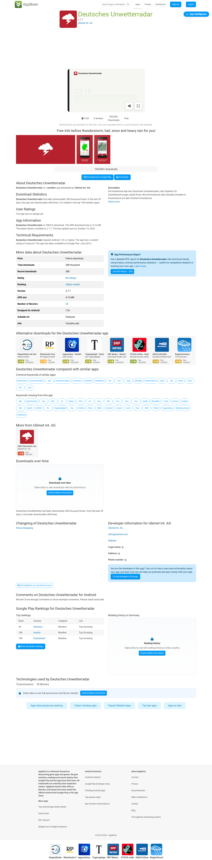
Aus (43, 401)
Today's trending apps (85, 705)
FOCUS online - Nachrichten (139, 354)
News (71, 401)
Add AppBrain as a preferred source (35, 585)
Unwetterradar (36, 381)
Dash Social (43, 813)
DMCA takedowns (139, 797)
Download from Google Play (98, 177)
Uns (136, 401)
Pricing (148, 4)
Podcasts (21, 415)
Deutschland (150, 381)
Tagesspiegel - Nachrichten (94, 354)
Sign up (175, 4)
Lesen (119, 408)
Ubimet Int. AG (44, 425)
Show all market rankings (31, 646)
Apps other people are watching (47, 705)
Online (156, 408)
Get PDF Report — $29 (123, 271)
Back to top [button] (205, 833)
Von (117, 401)
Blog (133, 810)
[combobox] (114, 4)
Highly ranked (73, 284)
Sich (80, 401)
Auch (128, 408)
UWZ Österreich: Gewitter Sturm (27, 446)
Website (112, 540)
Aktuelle (138, 381)
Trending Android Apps (95, 790)
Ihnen (180, 381)
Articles (134, 804)
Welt (147, 408)
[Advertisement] (102, 48)
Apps (137, 4)
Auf (119, 381)
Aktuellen (155, 401)
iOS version (123, 177)
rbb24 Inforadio (160, 354)
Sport (29, 408)
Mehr (99, 408)
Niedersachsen (182, 408)
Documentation (138, 790)
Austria (37, 632)
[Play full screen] (138, 106)
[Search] (128, 4)
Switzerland (39, 638)
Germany (38, 626)
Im (90, 401)
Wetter (39, 408)
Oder (162, 381)
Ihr (48, 408)
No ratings (71, 278)
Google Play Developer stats (97, 784)
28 (67, 304)
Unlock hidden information (60, 493)
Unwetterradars (63, 381)
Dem (190, 381)
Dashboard (160, 4)
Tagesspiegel (60, 408)
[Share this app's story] (129, 106)
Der (20, 387)
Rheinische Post (47, 354)
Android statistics (93, 777)
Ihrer (137, 408)
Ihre (126, 401)
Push (166, 401)
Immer (175, 401)
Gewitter (88, 381)
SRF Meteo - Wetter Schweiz (117, 354)
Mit (20, 401)
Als (72, 408)
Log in (191, 4)
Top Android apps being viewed (52, 807)
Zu (62, 401)
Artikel (184, 401)
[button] (152, 547)
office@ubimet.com (118, 534)
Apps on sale (174, 705)
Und (29, 387)
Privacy (134, 784)
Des (49, 381)
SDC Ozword (44, 820)
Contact (135, 777)
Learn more (140, 266)
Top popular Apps (93, 797)
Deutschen (22, 381)
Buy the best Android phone (97, 804)
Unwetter (77, 381)
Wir (108, 401)
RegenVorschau (182, 354)
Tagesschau (167, 408)
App (128, 381)
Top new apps (149, 705)
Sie (110, 381)
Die (171, 381)
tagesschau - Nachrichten (72, 354)
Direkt (145, 401)
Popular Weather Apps (119, 705)
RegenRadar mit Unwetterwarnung (27, 354)
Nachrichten (32, 401)
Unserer (109, 408)
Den (53, 401)
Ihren (90, 408)
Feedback (99, 381)
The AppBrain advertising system (146, 817)
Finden (81, 408)
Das (99, 401)
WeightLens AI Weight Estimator (52, 827)
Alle (20, 408)
